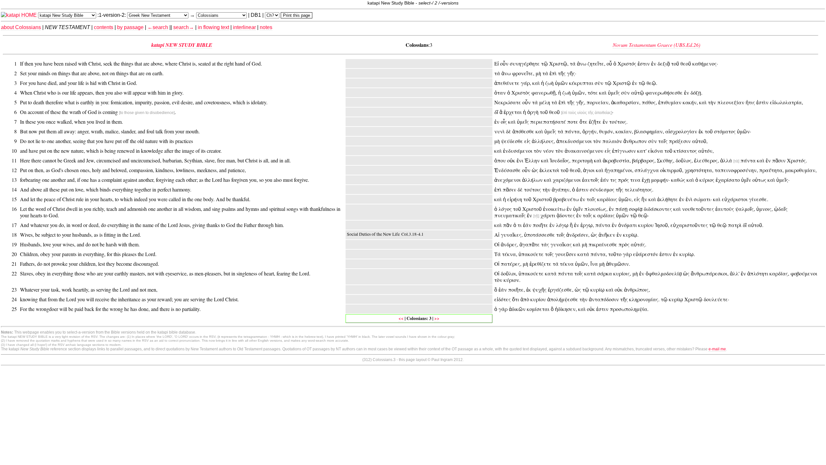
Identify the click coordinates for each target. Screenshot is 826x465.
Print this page (296, 15)
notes (266, 27)
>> (436, 318)
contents (103, 27)
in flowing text (213, 27)
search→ (183, 27)
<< (401, 318)
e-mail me (717, 349)
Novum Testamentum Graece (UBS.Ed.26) (656, 44)
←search (157, 27)
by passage (130, 27)
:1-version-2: (111, 15)
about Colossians (21, 27)
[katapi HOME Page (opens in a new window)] (19, 15)
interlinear (244, 27)
